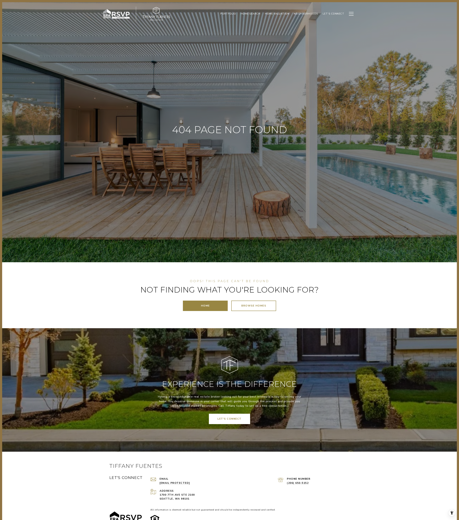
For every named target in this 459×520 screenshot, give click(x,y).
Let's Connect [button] (229, 419)
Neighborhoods (306, 13)
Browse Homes (253, 305)
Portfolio (228, 13)
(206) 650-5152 (298, 483)
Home (205, 305)
